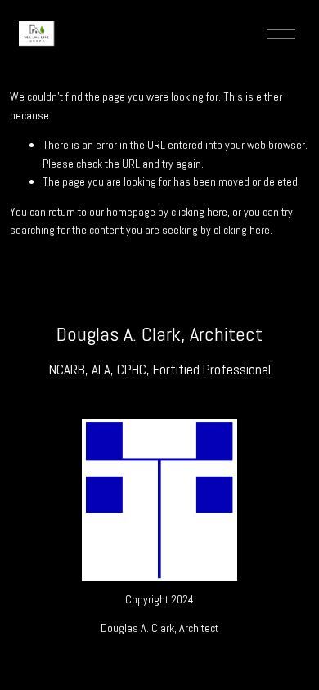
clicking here (199, 211)
